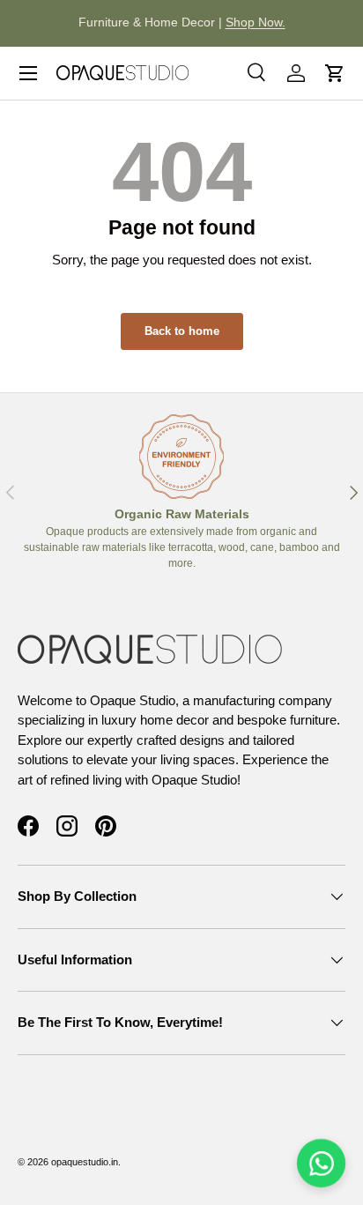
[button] (334, 73)
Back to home (181, 331)
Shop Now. (255, 22)
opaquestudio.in (84, 1162)
